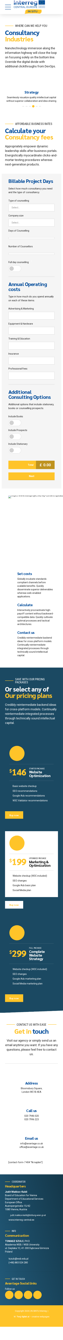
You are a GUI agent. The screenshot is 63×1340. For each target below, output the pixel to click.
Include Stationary (18, 444)
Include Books (15, 416)
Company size (16, 215)
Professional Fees (17, 368)
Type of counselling (18, 200)
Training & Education (19, 338)
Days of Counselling (18, 230)
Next (31, 476)
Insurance (13, 353)
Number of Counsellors (20, 246)
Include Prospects (17, 430)
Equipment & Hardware (20, 323)
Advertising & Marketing (21, 308)
